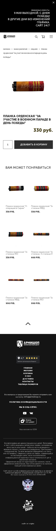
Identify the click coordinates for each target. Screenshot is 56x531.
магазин (6, 49)
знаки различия (20, 49)
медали (34, 49)
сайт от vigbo (28, 523)
